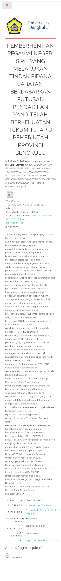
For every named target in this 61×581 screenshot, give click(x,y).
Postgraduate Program (37, 510)
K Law (29, 505)
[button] (7, 555)
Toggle (7, 6)
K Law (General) (42, 505)
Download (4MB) (15, 222)
